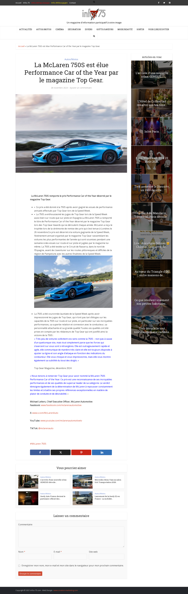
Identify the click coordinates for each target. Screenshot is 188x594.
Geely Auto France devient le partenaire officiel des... (52, 497)
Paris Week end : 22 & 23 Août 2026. (152, 159)
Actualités (25, 29)
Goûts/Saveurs (104, 29)
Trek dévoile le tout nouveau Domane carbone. (152, 330)
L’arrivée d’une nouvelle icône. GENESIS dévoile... (53, 481)
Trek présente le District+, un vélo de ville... (151, 188)
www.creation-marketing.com (66, 590)
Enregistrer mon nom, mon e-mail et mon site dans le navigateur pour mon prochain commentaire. (73, 565)
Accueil (21, 46)
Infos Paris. (151, 131)
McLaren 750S (39, 443)
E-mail (58, 551)
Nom (21, 551)
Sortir (140, 29)
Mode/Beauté (125, 29)
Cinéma (59, 29)
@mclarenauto (45, 428)
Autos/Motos (43, 29)
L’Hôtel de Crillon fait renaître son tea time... (152, 103)
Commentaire (25, 524)
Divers (88, 29)
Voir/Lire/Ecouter (158, 29)
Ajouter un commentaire (81, 88)
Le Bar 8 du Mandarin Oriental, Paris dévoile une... (152, 216)
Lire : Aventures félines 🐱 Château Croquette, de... (152, 245)
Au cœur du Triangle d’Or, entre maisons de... (152, 273)
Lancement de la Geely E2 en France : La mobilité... (107, 497)
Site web (93, 551)
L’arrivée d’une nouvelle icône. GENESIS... (152, 74)
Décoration (74, 29)
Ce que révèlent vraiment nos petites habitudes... (151, 301)
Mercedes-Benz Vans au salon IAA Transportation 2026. (108, 481)
